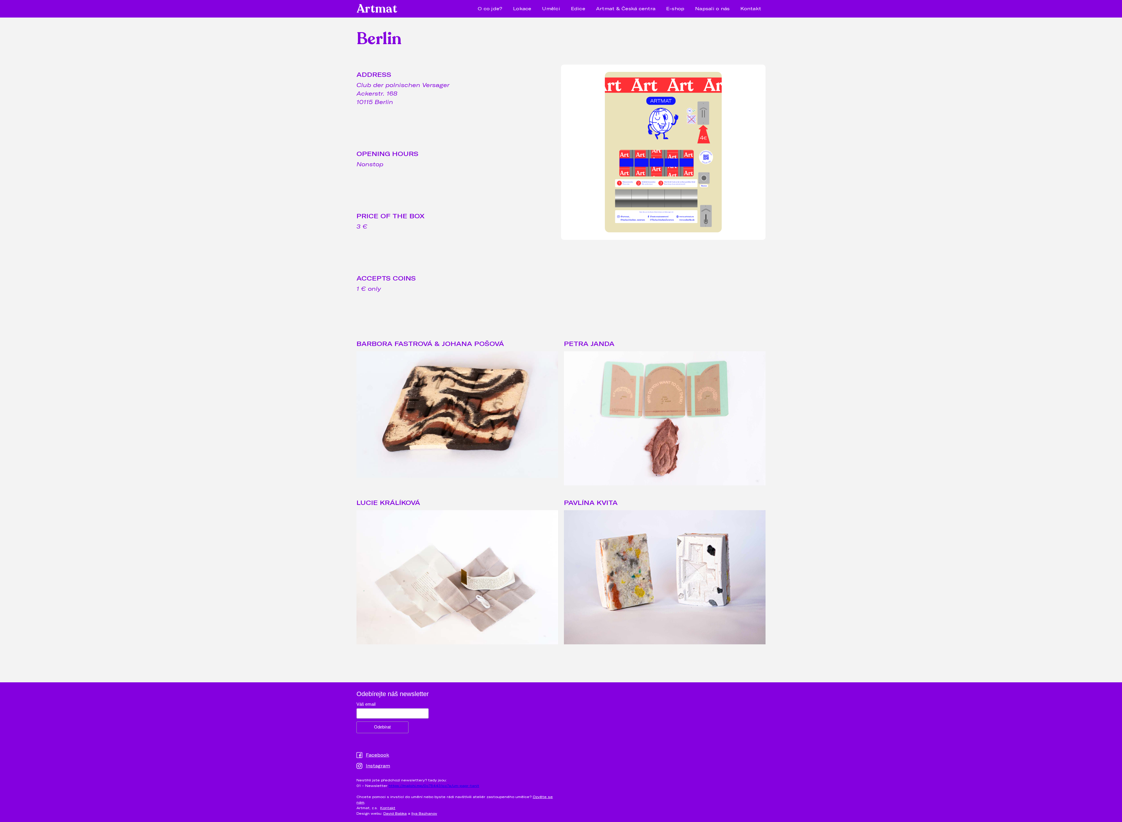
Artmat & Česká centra (625, 8)
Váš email (365, 704)
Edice (578, 8)
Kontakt (750, 8)
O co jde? (490, 8)
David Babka (395, 813)
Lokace (522, 8)
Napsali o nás (712, 8)
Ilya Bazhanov (424, 813)
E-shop (675, 8)
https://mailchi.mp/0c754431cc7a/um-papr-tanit (434, 785)
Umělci (551, 8)
